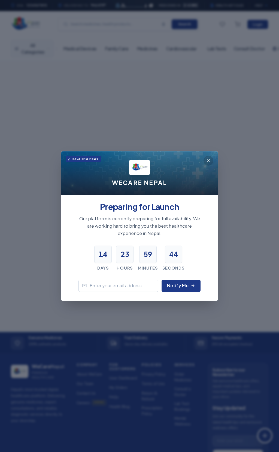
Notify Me (178, 285)
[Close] (208, 161)
